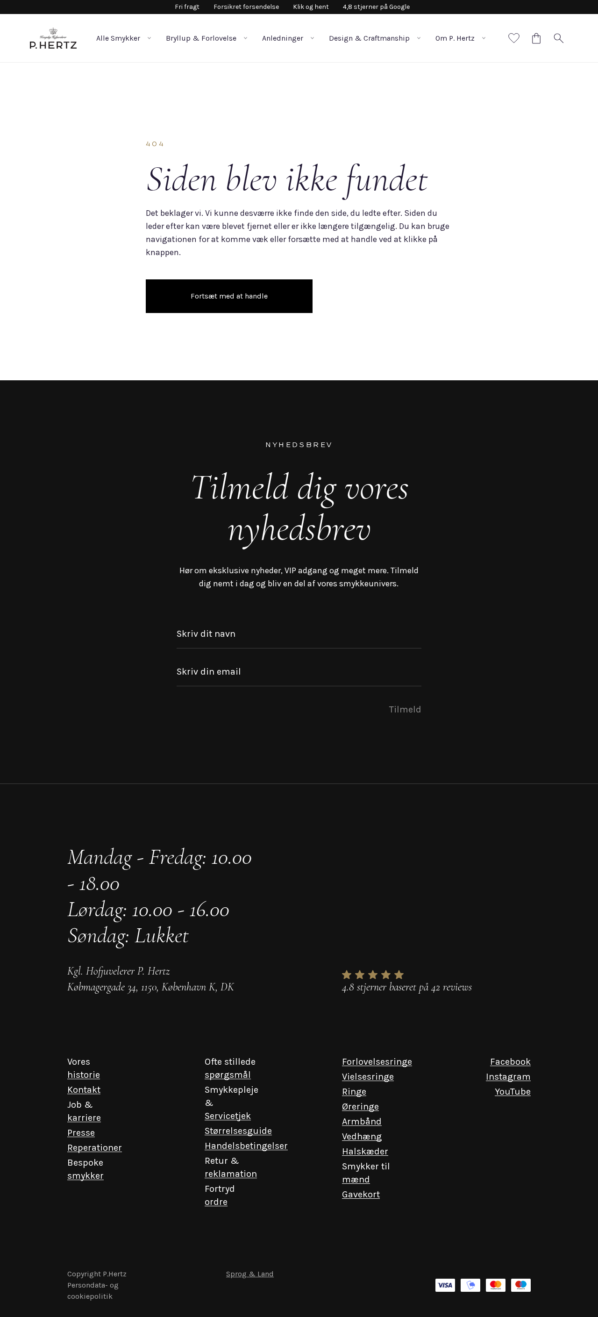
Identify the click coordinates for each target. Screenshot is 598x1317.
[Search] (558, 38)
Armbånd (362, 1121)
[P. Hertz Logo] (53, 38)
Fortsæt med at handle (229, 296)
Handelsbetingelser (246, 1145)
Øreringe (360, 1106)
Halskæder (365, 1151)
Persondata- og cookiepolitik (93, 1291)
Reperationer (94, 1147)
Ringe (354, 1091)
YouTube (513, 1091)
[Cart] (536, 38)
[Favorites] (514, 38)
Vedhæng (362, 1136)
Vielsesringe (368, 1076)
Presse (81, 1132)
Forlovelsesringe (377, 1061)
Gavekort (361, 1194)
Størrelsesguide (238, 1130)
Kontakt (83, 1089)
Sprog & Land (250, 1273)
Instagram (508, 1076)
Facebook (510, 1061)
